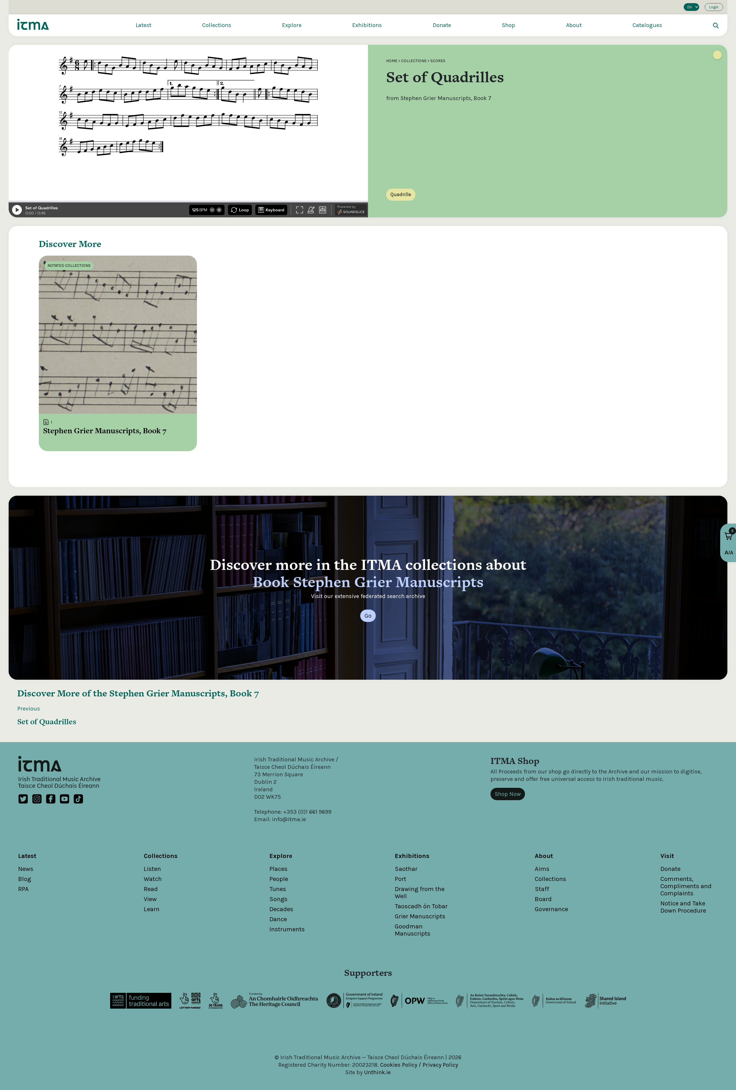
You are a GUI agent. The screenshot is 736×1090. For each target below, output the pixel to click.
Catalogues (647, 25)
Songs (278, 899)
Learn (152, 909)
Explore (292, 25)
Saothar (406, 869)
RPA (23, 889)
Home (391, 60)
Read (151, 889)
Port (400, 879)
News (25, 869)
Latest (143, 25)
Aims (542, 869)
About (574, 25)
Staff (542, 889)
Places (278, 869)
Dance (278, 919)
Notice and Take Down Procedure (683, 907)
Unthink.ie (377, 1072)
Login (713, 7)
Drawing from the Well (419, 892)
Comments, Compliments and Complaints (686, 886)
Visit (667, 856)
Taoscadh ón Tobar (421, 906)
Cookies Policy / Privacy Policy (419, 1065)
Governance (551, 909)
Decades (281, 909)
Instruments (287, 929)
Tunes (277, 889)
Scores (437, 60)
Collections (216, 25)
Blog (24, 879)
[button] (728, 536)
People (278, 879)
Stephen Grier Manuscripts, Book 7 (184, 693)
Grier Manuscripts (420, 916)
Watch (153, 879)
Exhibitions (367, 25)
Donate (442, 25)
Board (543, 899)
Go (368, 615)
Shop (508, 25)
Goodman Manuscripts (412, 930)
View (150, 899)
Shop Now (508, 794)
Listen (152, 869)
